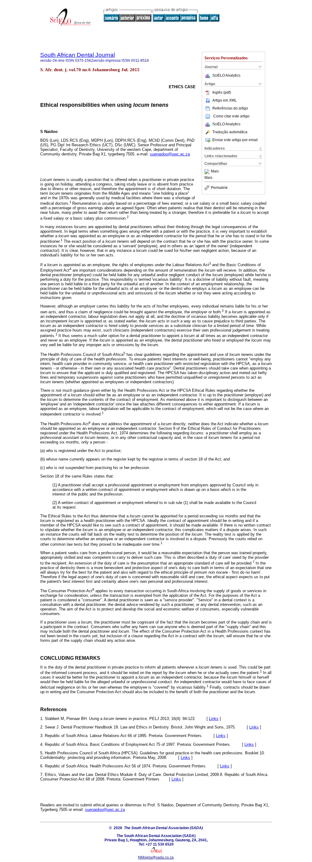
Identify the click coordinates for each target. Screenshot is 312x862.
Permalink (219, 188)
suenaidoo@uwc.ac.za (170, 154)
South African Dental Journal (77, 55)
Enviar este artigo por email (235, 140)
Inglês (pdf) (221, 92)
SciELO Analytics (226, 75)
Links (213, 718)
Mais (215, 171)
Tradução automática (229, 132)
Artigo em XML (224, 100)
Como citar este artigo (231, 116)
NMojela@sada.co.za (156, 857)
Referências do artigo (230, 108)
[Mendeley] (207, 171)
